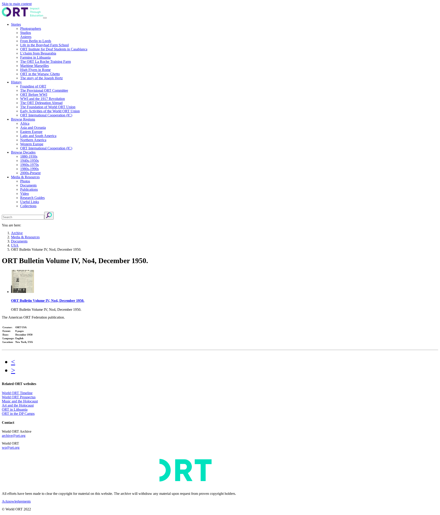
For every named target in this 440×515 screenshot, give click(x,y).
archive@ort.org (13, 436)
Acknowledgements (16, 501)
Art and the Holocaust (18, 405)
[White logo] (137, 486)
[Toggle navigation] (45, 18)
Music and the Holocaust (20, 401)
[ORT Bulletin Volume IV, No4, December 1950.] (22, 292)
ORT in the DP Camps (18, 414)
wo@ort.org (10, 447)
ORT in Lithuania (15, 409)
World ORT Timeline (17, 393)
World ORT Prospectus (19, 397)
